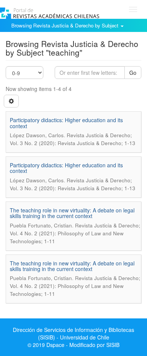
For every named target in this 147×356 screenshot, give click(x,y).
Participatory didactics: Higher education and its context (66, 122)
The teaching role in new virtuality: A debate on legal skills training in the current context (72, 213)
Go (132, 72)
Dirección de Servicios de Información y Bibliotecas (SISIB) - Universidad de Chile (73, 333)
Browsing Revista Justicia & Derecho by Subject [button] (65, 25)
